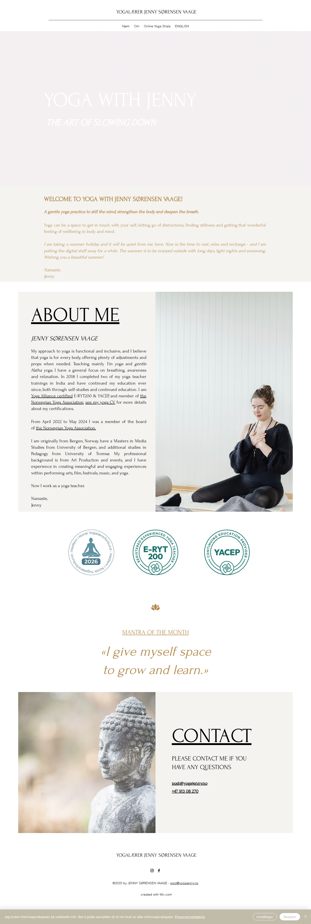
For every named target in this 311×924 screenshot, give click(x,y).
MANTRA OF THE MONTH (155, 632)
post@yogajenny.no (184, 883)
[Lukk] (305, 916)
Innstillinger (265, 916)
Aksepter (289, 916)
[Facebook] (159, 870)
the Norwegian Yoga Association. (66, 428)
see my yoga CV (100, 402)
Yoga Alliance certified (52, 395)
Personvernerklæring (190, 916)
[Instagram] (152, 870)
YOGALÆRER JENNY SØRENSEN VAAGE (156, 12)
